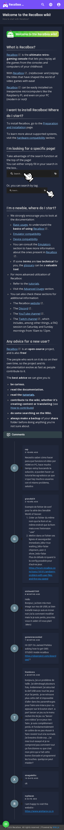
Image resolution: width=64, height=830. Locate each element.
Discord (23, 308)
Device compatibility (25, 239)
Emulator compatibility (27, 234)
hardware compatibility (31, 138)
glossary (29, 265)
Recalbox (12, 55)
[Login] (59, 4)
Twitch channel (28, 319)
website (35, 303)
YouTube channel (29, 313)
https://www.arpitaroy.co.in (39, 811)
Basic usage (20, 225)
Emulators (44, 244)
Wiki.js (56, 827)
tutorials (34, 283)
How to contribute (22, 408)
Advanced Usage (34, 289)
